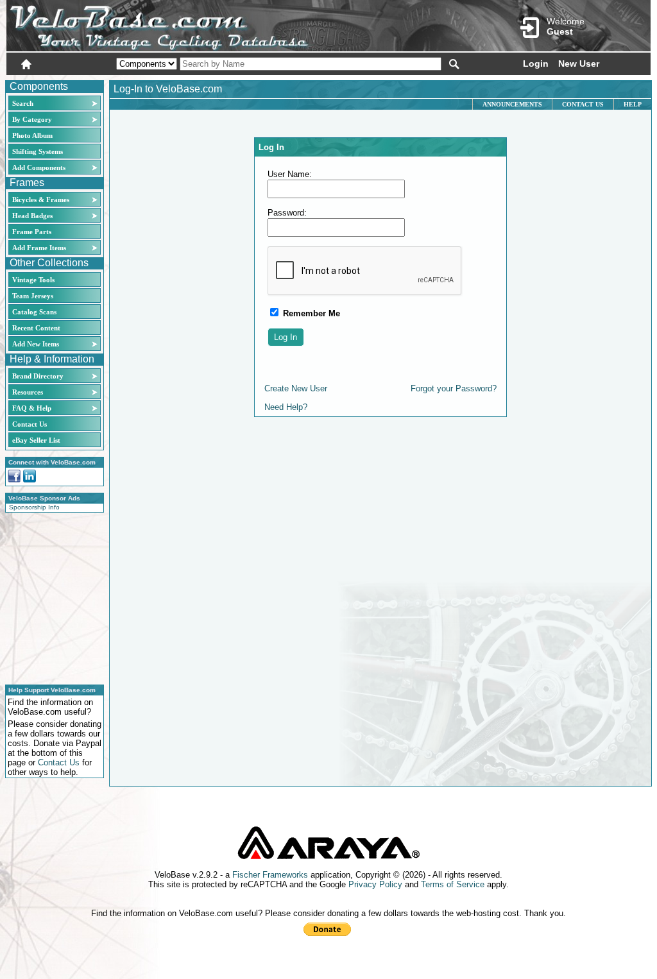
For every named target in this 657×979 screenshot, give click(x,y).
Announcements (512, 104)
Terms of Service (452, 884)
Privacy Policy (375, 884)
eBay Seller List (36, 440)
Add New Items (35, 344)
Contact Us (29, 424)
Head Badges (32, 215)
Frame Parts (31, 231)
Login (536, 63)
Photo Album (32, 135)
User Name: (290, 174)
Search (22, 103)
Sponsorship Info (34, 507)
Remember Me (310, 313)
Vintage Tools (33, 280)
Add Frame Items (39, 247)
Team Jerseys (32, 296)
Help (633, 104)
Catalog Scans (34, 312)
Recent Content (36, 328)
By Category (32, 119)
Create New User (295, 388)
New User (578, 63)
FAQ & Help (31, 408)
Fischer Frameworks (270, 875)
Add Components (38, 167)
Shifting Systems (37, 151)
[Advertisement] (50, 597)
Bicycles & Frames (41, 199)
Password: (287, 212)
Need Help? (285, 407)
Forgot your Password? (454, 388)
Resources (27, 392)
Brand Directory (38, 376)
